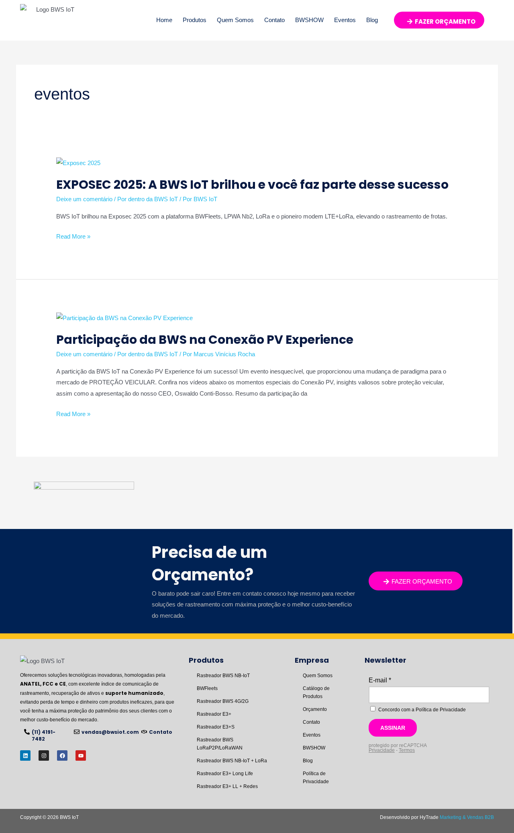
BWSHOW (309, 19)
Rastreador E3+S (216, 727)
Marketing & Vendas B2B (467, 817)
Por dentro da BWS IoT (147, 199)
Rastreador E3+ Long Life (225, 773)
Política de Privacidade (316, 777)
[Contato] (144, 732)
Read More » (73, 236)
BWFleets (207, 688)
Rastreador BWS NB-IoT (223, 675)
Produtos (194, 19)
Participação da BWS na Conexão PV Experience (204, 339)
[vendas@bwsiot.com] (77, 732)
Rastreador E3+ (214, 714)
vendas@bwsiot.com (110, 732)
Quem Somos (235, 19)
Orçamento (315, 709)
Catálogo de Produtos (316, 692)
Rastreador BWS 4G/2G (223, 701)
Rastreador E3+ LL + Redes (227, 786)
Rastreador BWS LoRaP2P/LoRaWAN (220, 744)
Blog (372, 19)
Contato (274, 19)
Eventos (345, 19)
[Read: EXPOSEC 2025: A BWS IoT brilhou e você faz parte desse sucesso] (78, 162)
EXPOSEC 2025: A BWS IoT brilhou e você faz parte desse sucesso (252, 184)
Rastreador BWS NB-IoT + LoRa (232, 761)
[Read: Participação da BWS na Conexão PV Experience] (124, 317)
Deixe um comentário (84, 199)
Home (164, 19)
